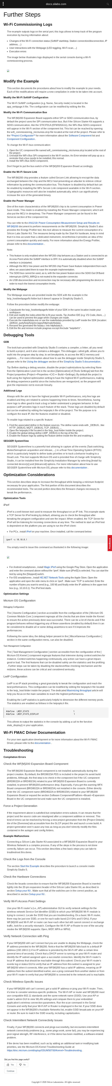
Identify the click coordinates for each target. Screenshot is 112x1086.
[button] (110, 543)
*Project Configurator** (23, 135)
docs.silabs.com (56, 4)
